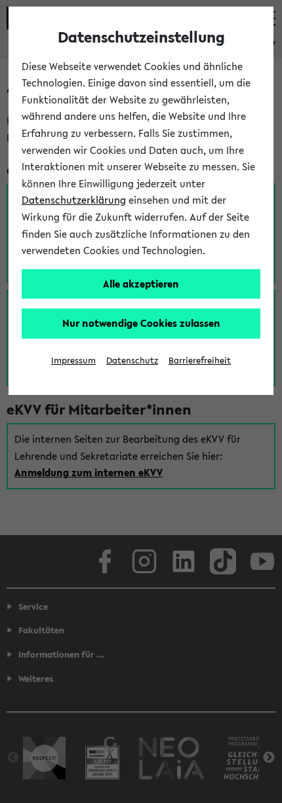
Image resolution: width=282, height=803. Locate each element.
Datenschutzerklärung (74, 200)
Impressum (73, 360)
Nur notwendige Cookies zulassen (141, 323)
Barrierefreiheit (200, 360)
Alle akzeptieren (141, 283)
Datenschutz (132, 360)
